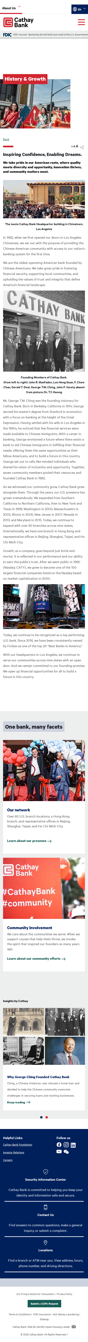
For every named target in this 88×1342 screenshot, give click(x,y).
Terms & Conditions (19, 1314)
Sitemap (44, 1319)
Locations (45, 1250)
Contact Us (45, 1214)
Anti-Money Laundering (66, 1314)
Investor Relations (13, 1152)
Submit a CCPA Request (44, 1303)
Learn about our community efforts (34, 958)
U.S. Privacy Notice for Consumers (35, 1294)
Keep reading (16, 1102)
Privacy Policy (64, 1294)
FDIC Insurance (41, 1314)
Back (6, 139)
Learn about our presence (27, 840)
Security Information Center (45, 1179)
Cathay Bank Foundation (17, 1144)
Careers (7, 1160)
